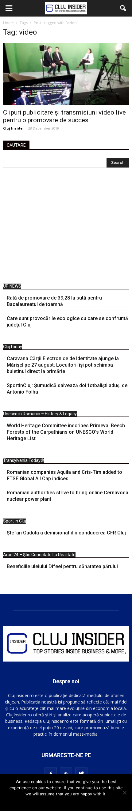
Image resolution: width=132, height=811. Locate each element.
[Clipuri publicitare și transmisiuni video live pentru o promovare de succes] (66, 74)
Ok (66, 801)
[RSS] (66, 774)
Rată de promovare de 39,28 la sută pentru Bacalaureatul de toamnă (54, 301)
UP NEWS (12, 286)
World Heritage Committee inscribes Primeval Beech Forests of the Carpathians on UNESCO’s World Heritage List (66, 432)
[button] (123, 8)
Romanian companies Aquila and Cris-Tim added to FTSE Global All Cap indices (64, 475)
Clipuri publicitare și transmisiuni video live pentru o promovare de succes (64, 116)
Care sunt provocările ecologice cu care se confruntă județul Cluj (67, 321)
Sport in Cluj (14, 521)
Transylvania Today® (23, 460)
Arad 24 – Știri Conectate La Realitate (39, 554)
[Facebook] (51, 774)
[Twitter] (81, 774)
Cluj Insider (13, 128)
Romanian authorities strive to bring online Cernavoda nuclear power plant (67, 496)
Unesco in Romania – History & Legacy (40, 413)
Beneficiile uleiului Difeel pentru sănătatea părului (62, 566)
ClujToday (12, 346)
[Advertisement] (66, 227)
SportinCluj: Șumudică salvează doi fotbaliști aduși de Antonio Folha (67, 389)
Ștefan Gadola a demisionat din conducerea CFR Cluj (66, 533)
